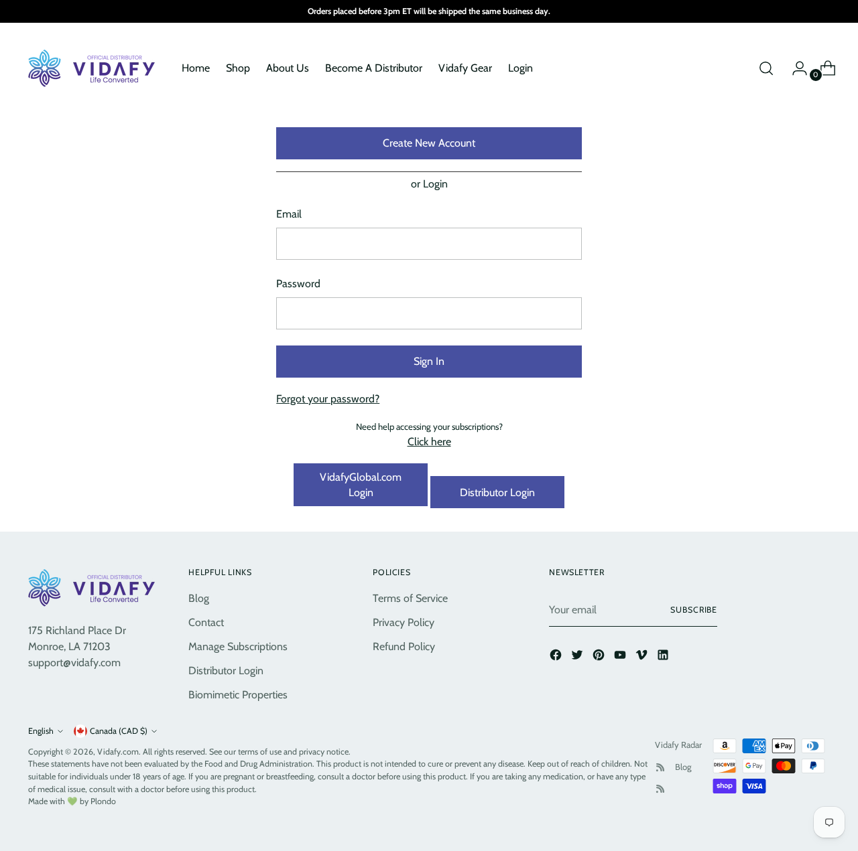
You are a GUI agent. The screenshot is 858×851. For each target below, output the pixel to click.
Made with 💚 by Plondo (72, 801)
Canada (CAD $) (118, 731)
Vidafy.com (118, 752)
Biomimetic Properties (238, 694)
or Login (429, 183)
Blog (198, 598)
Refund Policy (404, 646)
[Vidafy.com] (95, 68)
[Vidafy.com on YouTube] (621, 657)
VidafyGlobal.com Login (361, 485)
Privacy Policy (403, 622)
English (41, 731)
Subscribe (693, 610)
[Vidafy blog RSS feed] (660, 788)
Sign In (429, 361)
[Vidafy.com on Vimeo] (643, 657)
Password (298, 283)
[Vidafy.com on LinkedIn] (664, 657)
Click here (429, 441)
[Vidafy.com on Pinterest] (600, 657)
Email (289, 214)
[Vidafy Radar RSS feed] (660, 767)
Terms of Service (410, 598)
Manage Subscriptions (238, 646)
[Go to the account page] (794, 68)
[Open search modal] (766, 68)
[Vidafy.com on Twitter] (578, 657)
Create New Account (429, 143)
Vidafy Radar (678, 744)
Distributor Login (497, 492)
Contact (206, 622)
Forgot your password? (327, 398)
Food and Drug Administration (258, 764)
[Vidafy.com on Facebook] (557, 657)
